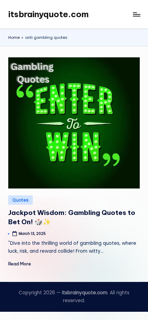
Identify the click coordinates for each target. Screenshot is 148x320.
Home (14, 37)
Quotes (20, 200)
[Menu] (136, 14)
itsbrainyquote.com (48, 14)
